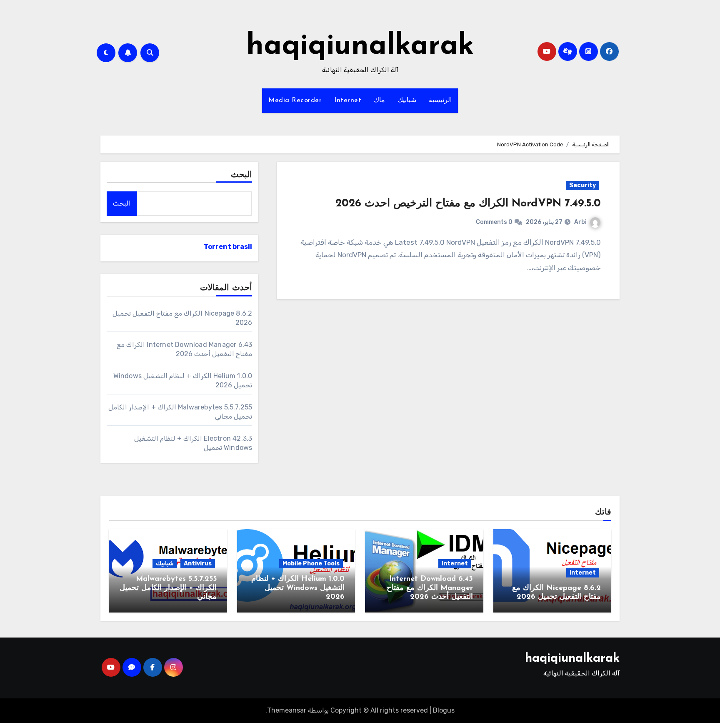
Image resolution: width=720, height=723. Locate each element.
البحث (241, 175)
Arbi (580, 222)
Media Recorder (295, 100)
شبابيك (407, 100)
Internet (347, 100)
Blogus (444, 710)
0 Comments (494, 222)
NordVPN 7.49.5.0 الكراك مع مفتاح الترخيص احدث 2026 (468, 203)
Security (582, 185)
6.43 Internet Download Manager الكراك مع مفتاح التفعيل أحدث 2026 (430, 588)
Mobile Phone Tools (311, 563)
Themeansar (286, 710)
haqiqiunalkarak (360, 46)
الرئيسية (440, 100)
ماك (379, 100)
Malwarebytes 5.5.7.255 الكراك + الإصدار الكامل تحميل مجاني (168, 588)
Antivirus (198, 563)
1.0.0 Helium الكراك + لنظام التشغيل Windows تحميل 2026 (298, 588)
